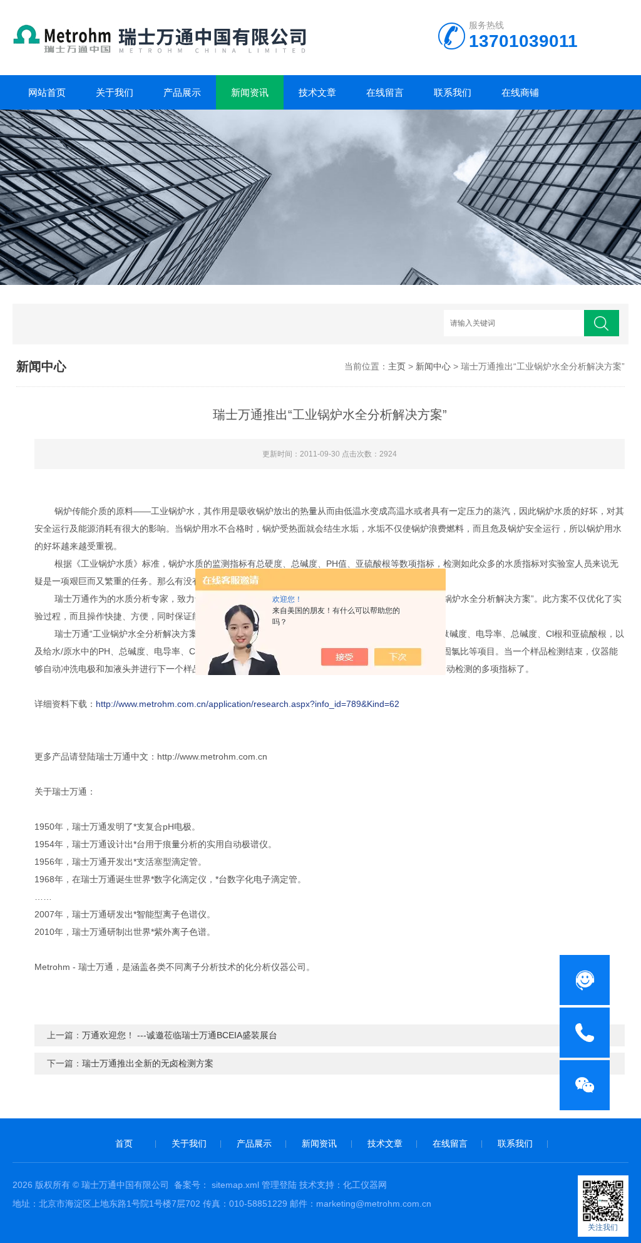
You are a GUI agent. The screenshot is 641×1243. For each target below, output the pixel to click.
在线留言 (385, 92)
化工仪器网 (365, 1185)
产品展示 (182, 92)
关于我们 (114, 92)
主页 (397, 366)
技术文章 (317, 92)
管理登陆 (279, 1185)
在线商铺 (520, 92)
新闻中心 (433, 366)
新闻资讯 (250, 92)
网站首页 (47, 92)
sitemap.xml (235, 1185)
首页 (124, 1143)
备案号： (191, 1185)
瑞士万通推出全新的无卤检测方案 (147, 1063)
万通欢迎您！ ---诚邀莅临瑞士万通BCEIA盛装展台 (179, 1035)
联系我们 (452, 92)
